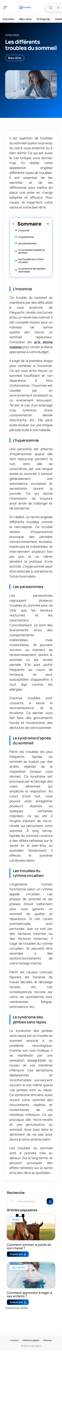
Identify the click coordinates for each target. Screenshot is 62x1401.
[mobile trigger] (6, 7)
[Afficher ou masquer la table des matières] (45, 224)
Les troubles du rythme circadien (31, 261)
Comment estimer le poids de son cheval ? (29, 1246)
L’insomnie (23, 230)
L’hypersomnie (26, 236)
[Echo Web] (24, 7)
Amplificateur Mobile (17, 1308)
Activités (18, 1267)
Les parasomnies (27, 243)
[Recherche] (50, 7)
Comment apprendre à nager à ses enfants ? (29, 1294)
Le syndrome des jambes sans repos (31, 270)
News (16, 1219)
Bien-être (14, 58)
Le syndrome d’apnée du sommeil (31, 251)
